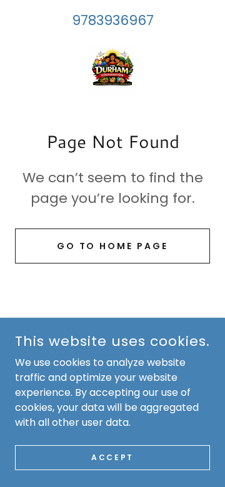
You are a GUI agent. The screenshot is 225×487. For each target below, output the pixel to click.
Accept (112, 456)
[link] (113, 71)
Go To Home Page (113, 246)
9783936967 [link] (113, 20)
